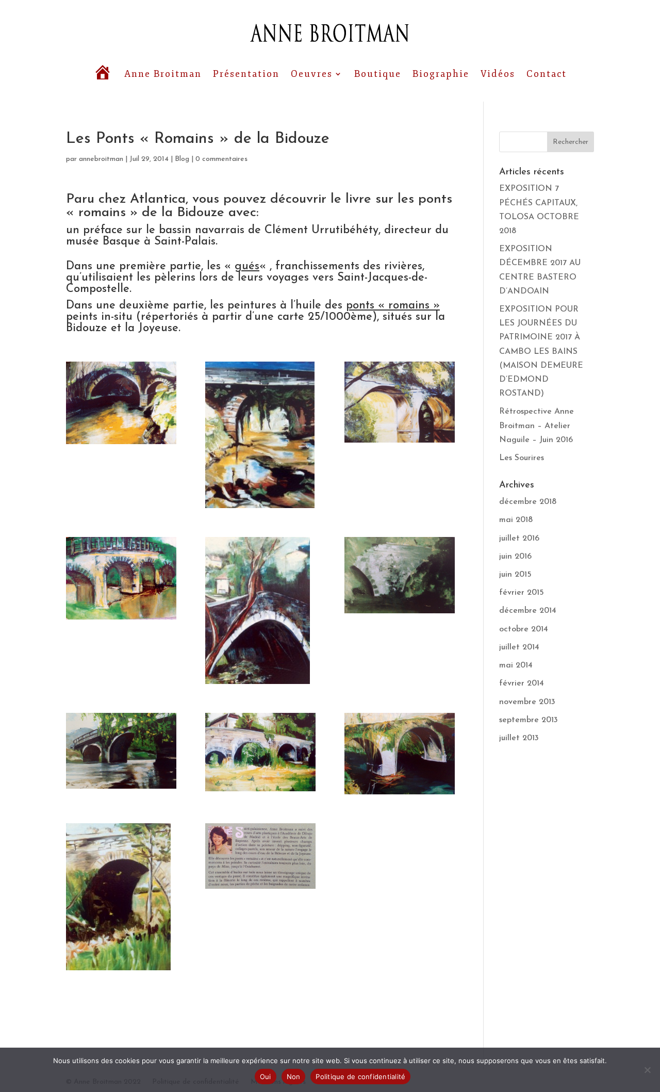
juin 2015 (515, 575)
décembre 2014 (527, 611)
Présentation (246, 73)
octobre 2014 (523, 629)
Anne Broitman (163, 73)
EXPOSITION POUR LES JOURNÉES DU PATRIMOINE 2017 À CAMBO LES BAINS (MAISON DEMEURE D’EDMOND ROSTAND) (541, 351)
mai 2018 (516, 520)
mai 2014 (516, 665)
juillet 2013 (519, 738)
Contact (546, 73)
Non (294, 1076)
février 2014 (521, 683)
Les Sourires (521, 458)
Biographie (440, 73)
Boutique (377, 73)
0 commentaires (221, 159)
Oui (265, 1076)
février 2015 (521, 593)
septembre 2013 (528, 720)
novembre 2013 (527, 702)
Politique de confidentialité (360, 1076)
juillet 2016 (519, 538)
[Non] (647, 1070)
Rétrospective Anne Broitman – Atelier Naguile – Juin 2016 (536, 426)
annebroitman (101, 159)
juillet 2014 (519, 647)
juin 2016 (515, 556)
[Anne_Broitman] (121, 403)
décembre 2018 (527, 502)
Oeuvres (312, 73)
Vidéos (498, 73)
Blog (182, 159)
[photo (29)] (260, 855)
